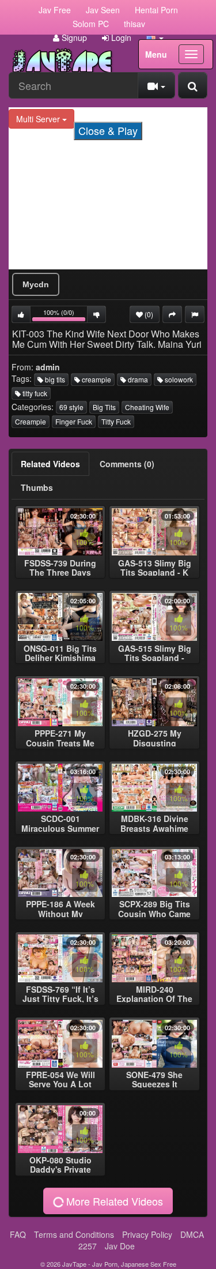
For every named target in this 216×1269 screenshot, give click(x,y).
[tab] (50, 464)
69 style (71, 407)
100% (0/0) (65, 315)
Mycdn (35, 284)
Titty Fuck (116, 421)
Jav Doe (120, 1246)
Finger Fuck (73, 421)
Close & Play (108, 130)
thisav (134, 23)
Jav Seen (103, 10)
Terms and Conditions (74, 1234)
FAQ (18, 1234)
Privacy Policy (147, 1234)
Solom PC (91, 23)
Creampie (30, 421)
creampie (95, 379)
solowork (178, 379)
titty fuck (34, 393)
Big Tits (104, 407)
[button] (155, 37)
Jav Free (55, 10)
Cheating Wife (147, 407)
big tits (54, 379)
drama (137, 379)
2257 (87, 1246)
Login (120, 37)
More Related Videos (113, 1200)
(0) (148, 314)
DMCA (192, 1234)
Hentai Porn (156, 10)
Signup (73, 37)
